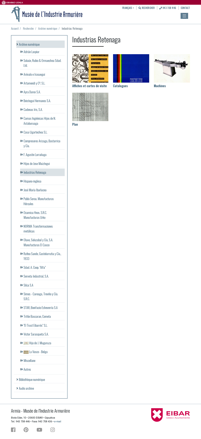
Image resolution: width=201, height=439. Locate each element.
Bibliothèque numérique (32, 379)
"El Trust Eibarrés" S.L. (35, 325)
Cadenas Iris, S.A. (33, 109)
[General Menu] (184, 15)
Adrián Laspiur (31, 51)
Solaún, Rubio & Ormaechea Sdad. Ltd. (42, 63)
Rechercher (148, 8)
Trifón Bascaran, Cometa (37, 316)
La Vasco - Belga (38, 351)
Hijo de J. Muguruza (40, 342)
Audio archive (26, 388)
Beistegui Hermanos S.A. (37, 100)
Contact (185, 8)
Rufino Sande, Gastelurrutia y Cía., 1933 (42, 256)
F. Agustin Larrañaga (35, 154)
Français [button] (127, 8)
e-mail (57, 421)
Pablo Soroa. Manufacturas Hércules (39, 201)
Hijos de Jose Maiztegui (37, 163)
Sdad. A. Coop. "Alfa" (35, 267)
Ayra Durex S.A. (32, 91)
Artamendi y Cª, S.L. (34, 83)
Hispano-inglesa (32, 181)
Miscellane (29, 360)
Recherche (28, 28)
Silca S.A (28, 285)
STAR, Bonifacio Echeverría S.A (41, 307)
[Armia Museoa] (47, 14)
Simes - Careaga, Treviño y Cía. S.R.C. (41, 296)
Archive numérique (47, 28)
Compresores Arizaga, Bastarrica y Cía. (42, 143)
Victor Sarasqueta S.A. (36, 334)
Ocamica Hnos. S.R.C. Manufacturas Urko (35, 215)
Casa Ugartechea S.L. (35, 132)
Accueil (15, 28)
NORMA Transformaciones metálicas (38, 228)
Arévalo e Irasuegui (34, 74)
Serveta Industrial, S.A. (36, 276)
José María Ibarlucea (35, 189)
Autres (27, 369)
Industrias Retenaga (35, 172)
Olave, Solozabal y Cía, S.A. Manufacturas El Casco (38, 242)
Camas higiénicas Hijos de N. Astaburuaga (40, 120)
